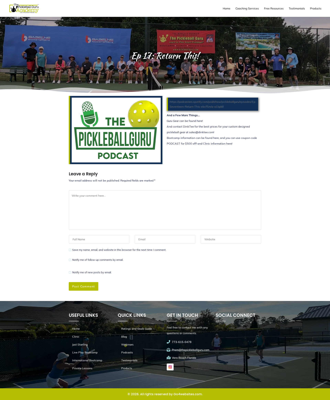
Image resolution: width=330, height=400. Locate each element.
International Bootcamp (87, 360)
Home (226, 8)
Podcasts (127, 352)
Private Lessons (82, 368)
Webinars (127, 344)
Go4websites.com (187, 394)
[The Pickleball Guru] (24, 8)
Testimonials (297, 8)
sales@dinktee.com (201, 132)
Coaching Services (247, 8)
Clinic (75, 336)
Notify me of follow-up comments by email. (97, 259)
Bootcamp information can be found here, (193, 138)
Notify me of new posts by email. (92, 272)
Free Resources (274, 8)
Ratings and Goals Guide (136, 328)
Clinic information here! (217, 143)
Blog (124, 336)
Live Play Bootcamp (85, 352)
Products (315, 8)
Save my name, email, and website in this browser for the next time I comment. (119, 249)
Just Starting (80, 344)
